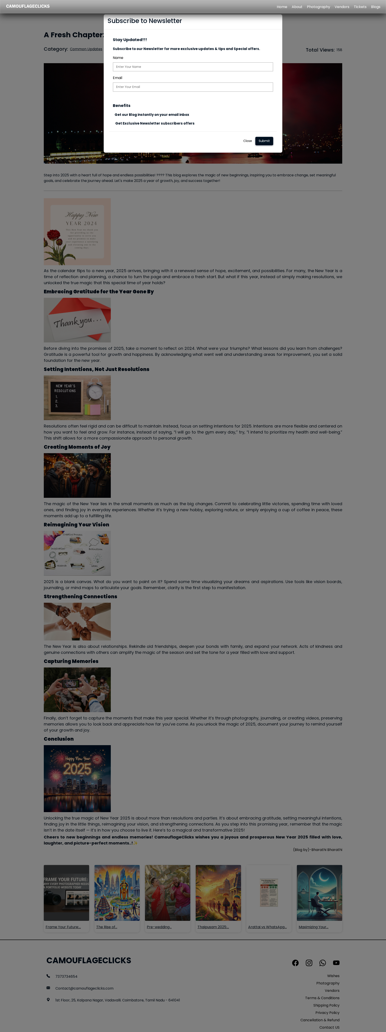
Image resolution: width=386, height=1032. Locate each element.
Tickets (360, 6)
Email (117, 77)
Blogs (375, 6)
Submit (264, 141)
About (297, 6)
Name (118, 57)
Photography (318, 6)
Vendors (342, 6)
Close (247, 141)
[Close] (276, 22)
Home (282, 6)
